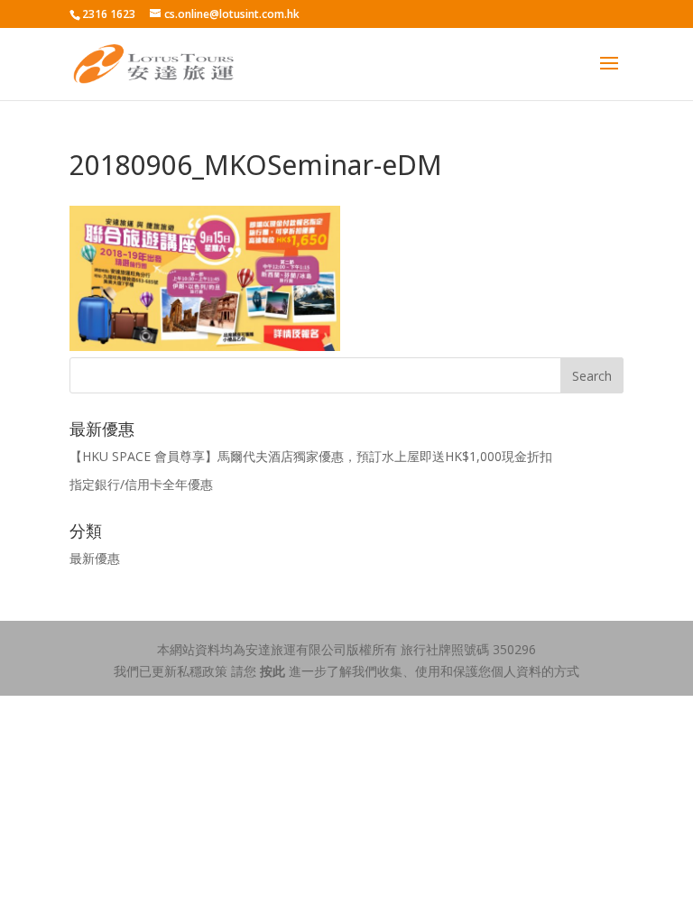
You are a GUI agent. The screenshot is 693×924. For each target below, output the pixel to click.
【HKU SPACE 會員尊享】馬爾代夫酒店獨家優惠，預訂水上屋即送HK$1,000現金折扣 (310, 456)
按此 (272, 670)
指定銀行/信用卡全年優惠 (141, 484)
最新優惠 (94, 558)
